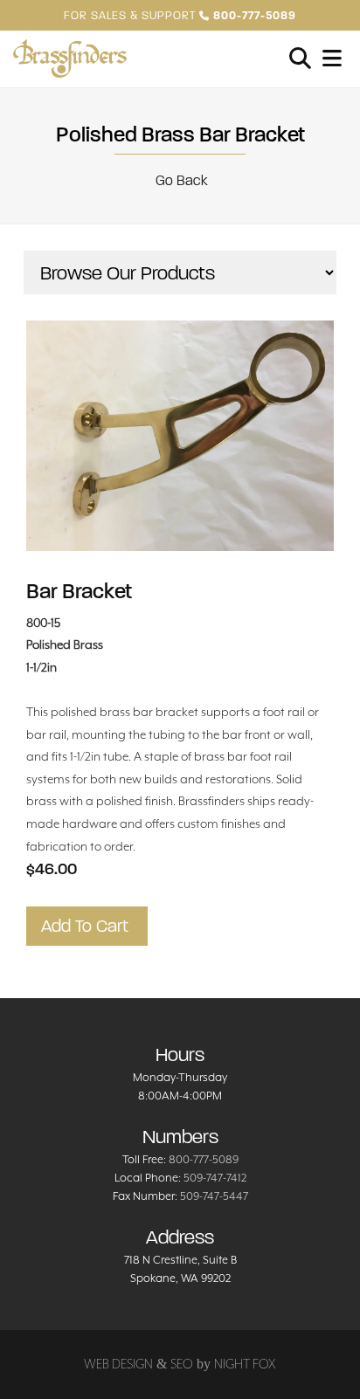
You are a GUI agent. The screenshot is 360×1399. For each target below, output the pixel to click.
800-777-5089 (204, 1159)
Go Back (180, 180)
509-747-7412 (214, 1177)
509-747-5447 (214, 1196)
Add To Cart (87, 926)
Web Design (118, 1363)
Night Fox (245, 1363)
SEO (181, 1363)
